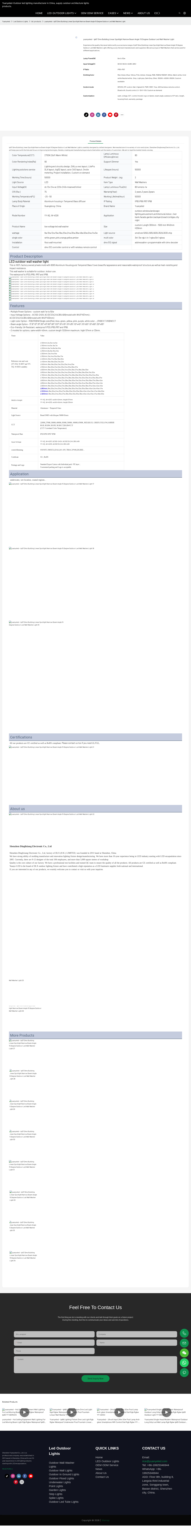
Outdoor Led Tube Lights (63, 1501)
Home (99, 1457)
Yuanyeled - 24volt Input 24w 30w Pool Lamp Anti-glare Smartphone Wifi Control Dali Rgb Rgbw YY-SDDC (118, 1421)
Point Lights (56, 1486)
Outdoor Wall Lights (60, 1470)
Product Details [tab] (95, 141)
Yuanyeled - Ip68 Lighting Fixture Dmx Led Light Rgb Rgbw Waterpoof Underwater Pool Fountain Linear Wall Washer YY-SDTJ (71, 1421)
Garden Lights (57, 1490)
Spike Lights (56, 1497)
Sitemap (105, 1520)
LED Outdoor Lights (107, 1461)
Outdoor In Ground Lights (64, 1474)
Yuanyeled (6, 21)
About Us (101, 1473)
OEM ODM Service (107, 1465)
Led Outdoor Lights (20, 21)
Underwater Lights (60, 1482)
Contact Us (102, 1476)
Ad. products (36, 21)
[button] (159, 13)
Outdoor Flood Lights (61, 1478)
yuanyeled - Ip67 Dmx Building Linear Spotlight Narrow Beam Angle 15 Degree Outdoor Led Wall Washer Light (84, 21)
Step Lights (55, 1494)
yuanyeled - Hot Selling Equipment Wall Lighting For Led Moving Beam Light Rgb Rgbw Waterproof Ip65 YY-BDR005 (23, 1421)
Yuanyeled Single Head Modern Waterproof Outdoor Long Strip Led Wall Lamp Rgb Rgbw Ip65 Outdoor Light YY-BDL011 (166, 1421)
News (99, 1469)
